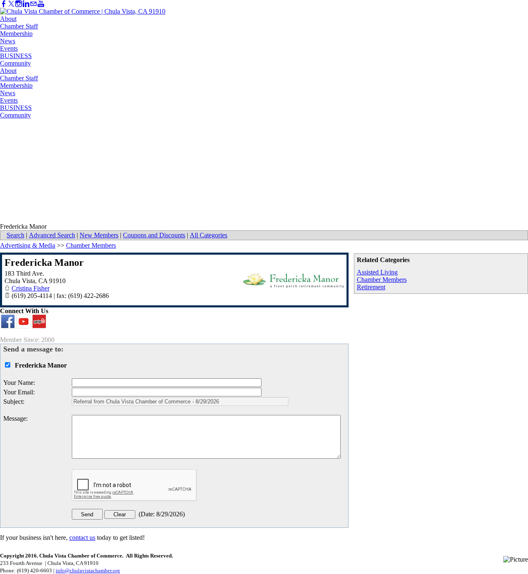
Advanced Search (52, 235)
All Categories (208, 235)
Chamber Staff (19, 26)
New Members (99, 235)
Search (15, 235)
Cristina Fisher (31, 288)
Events (9, 48)
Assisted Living (377, 272)
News (7, 41)
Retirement (371, 287)
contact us (82, 537)
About (8, 18)
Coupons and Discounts (154, 235)
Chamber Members (382, 279)
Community (15, 63)
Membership (16, 33)
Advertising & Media (27, 245)
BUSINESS (16, 55)
